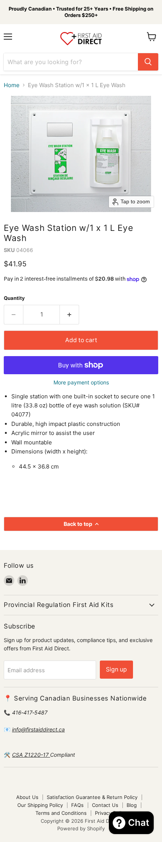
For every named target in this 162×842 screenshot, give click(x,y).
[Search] (148, 62)
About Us (27, 797)
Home (12, 85)
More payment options (81, 383)
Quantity (14, 298)
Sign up (116, 669)
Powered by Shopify (81, 828)
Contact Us (105, 805)
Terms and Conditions (61, 813)
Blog (132, 805)
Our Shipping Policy (40, 805)
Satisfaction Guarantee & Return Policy (92, 797)
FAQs (77, 805)
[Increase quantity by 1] (69, 314)
